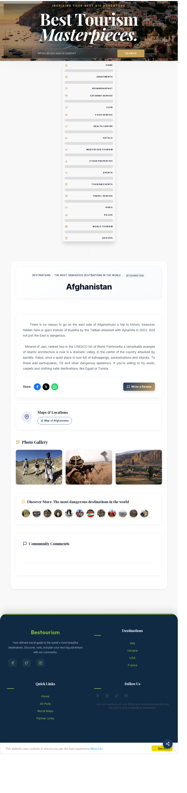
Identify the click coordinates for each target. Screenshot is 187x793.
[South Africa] (79, 514)
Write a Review (141, 386)
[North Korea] (58, 514)
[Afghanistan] (133, 514)
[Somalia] (101, 514)
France (132, 665)
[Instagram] (40, 663)
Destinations (41, 275)
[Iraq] (26, 514)
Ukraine (132, 650)
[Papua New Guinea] (47, 514)
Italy (132, 643)
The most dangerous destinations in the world (87, 275)
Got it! (162, 748)
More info (96, 748)
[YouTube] (126, 696)
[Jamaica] (36, 514)
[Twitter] (26, 663)
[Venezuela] (69, 514)
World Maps (45, 711)
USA (132, 658)
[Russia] (144, 514)
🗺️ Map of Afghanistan (54, 420)
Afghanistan (135, 275)
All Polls (45, 703)
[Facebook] (12, 663)
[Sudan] (112, 514)
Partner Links (45, 718)
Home (45, 696)
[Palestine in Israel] (122, 514)
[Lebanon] (90, 514)
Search (131, 53)
